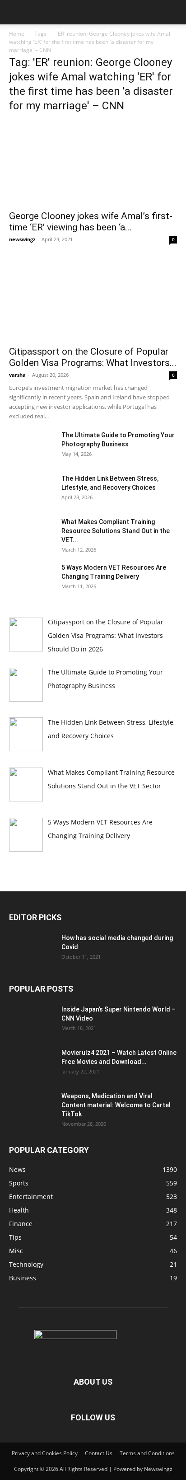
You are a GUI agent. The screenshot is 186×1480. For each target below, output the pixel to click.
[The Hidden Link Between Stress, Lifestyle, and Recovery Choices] (31, 490)
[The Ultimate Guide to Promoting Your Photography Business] (31, 446)
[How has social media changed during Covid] (31, 949)
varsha (17, 374)
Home (16, 33)
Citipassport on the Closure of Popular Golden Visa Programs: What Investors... (93, 357)
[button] (15, 12)
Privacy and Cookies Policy (45, 1453)
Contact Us (98, 1453)
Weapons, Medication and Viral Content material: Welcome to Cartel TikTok (116, 1105)
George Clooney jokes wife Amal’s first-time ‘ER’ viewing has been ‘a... (90, 222)
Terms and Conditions (147, 1453)
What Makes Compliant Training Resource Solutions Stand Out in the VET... (115, 530)
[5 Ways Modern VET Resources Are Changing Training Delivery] (31, 579)
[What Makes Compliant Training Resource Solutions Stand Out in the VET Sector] (31, 533)
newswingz (22, 239)
